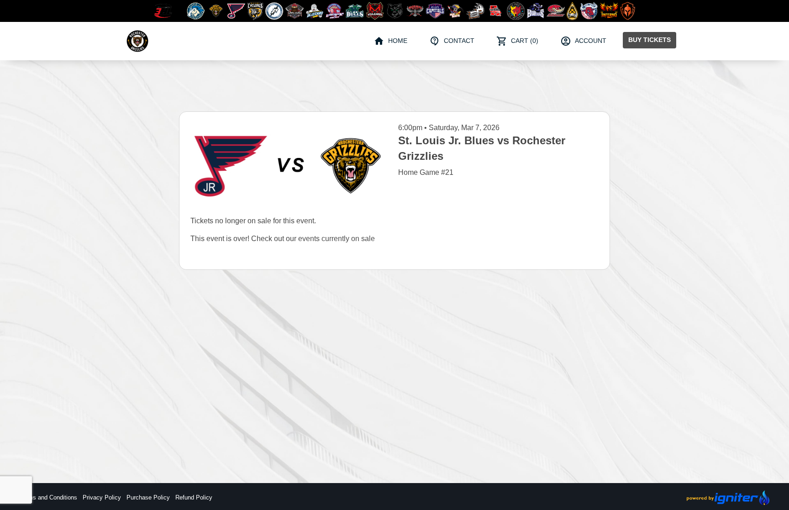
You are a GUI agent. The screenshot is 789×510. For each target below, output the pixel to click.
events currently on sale (336, 238)
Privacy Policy (102, 497)
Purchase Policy (148, 497)
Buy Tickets (649, 39)
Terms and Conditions (48, 497)
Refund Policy (193, 497)
